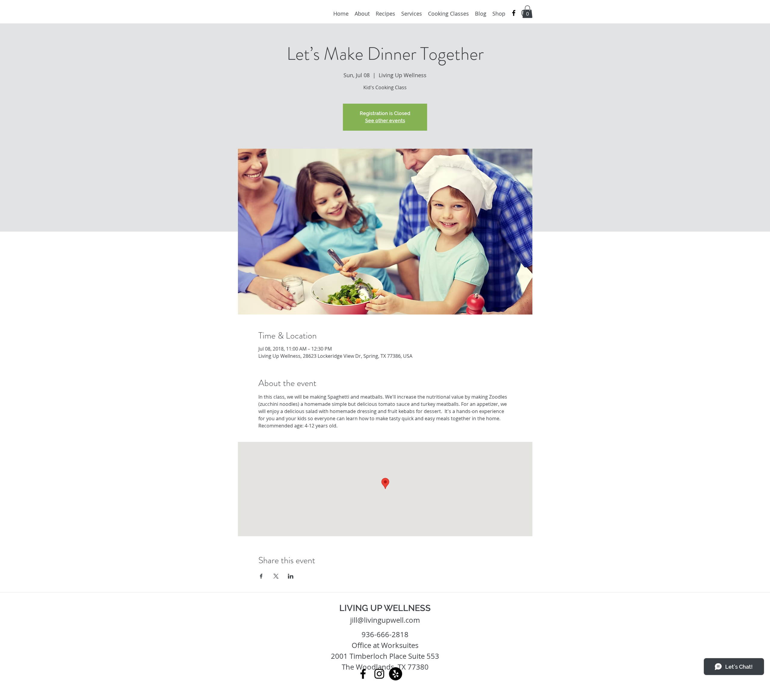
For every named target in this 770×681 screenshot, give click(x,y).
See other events (385, 120)
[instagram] (379, 673)
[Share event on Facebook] (261, 576)
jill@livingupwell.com (385, 620)
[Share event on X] (276, 576)
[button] (527, 11)
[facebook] (514, 13)
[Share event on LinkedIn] (291, 576)
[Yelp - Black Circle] (395, 673)
